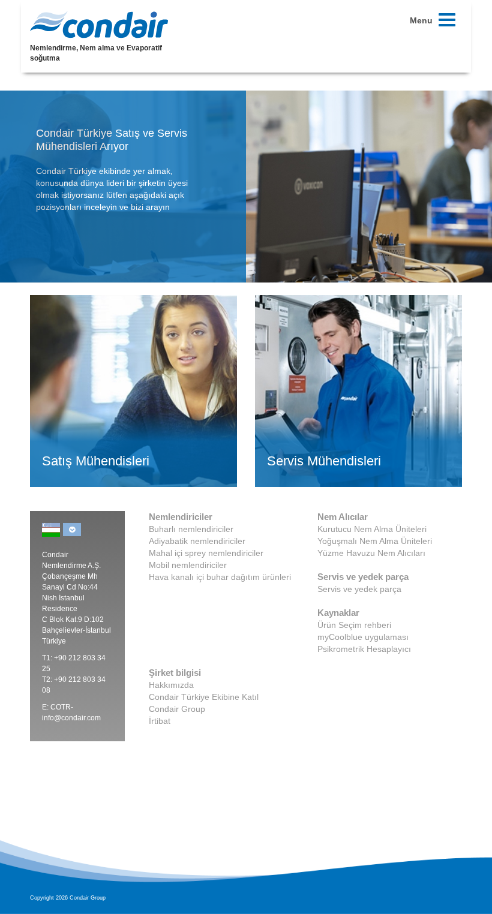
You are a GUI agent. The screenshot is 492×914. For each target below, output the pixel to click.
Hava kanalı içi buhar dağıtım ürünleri (220, 577)
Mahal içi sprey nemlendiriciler (206, 553)
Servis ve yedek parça (359, 589)
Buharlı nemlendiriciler (191, 529)
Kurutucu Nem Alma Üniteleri (372, 529)
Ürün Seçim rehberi (354, 625)
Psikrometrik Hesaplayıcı (364, 649)
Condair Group (177, 709)
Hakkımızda (171, 685)
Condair (99, 24)
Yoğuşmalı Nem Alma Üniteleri (374, 541)
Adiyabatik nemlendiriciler (197, 541)
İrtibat (159, 721)
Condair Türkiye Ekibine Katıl (204, 697)
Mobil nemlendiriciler (188, 565)
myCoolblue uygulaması (363, 637)
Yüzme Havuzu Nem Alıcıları (371, 553)
